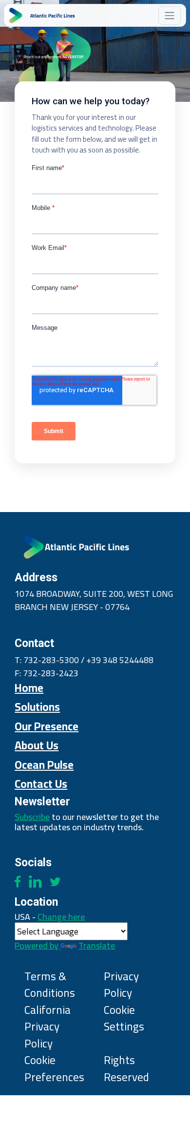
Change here (65, 930)
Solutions (37, 706)
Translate (96, 945)
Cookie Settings (124, 1018)
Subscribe (32, 817)
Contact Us (41, 783)
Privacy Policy (121, 985)
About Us (36, 745)
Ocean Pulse (44, 764)
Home (29, 687)
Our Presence (46, 726)
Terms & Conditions (49, 985)
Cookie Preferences (54, 1068)
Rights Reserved (126, 1068)
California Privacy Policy (47, 1027)
